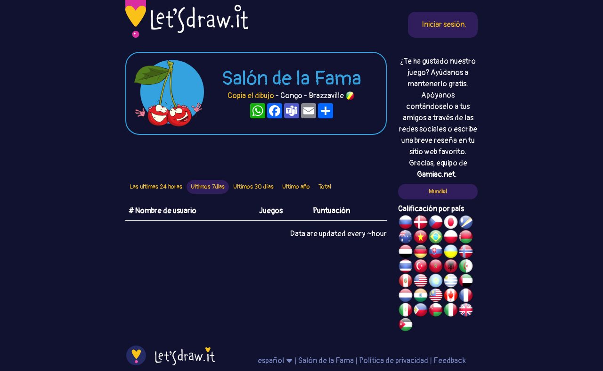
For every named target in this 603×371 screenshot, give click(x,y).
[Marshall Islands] (465, 223)
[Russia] (405, 223)
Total (324, 186)
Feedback (449, 360)
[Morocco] (435, 267)
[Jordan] (405, 325)
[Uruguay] (450, 282)
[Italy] (450, 311)
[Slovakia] (435, 252)
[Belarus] (465, 238)
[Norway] (465, 252)
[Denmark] (420, 223)
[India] (420, 296)
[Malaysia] (435, 296)
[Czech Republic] (435, 223)
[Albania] (450, 267)
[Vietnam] (420, 238)
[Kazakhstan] (435, 282)
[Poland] (450, 238)
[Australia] (405, 238)
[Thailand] (405, 267)
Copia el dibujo (251, 95)
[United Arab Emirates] (465, 282)
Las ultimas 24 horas (156, 186)
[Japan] (450, 223)
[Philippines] (420, 311)
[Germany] (420, 252)
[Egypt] (405, 252)
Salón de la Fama (326, 360)
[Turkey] (420, 267)
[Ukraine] (450, 252)
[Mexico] (405, 311)
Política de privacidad (393, 360)
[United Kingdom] (465, 311)
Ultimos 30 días (253, 186)
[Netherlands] (405, 296)
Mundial (438, 191)
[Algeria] (465, 267)
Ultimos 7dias (208, 186)
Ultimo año (296, 186)
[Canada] (450, 296)
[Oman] (435, 311)
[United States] (420, 282)
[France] (465, 296)
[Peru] (405, 282)
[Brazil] (435, 238)
